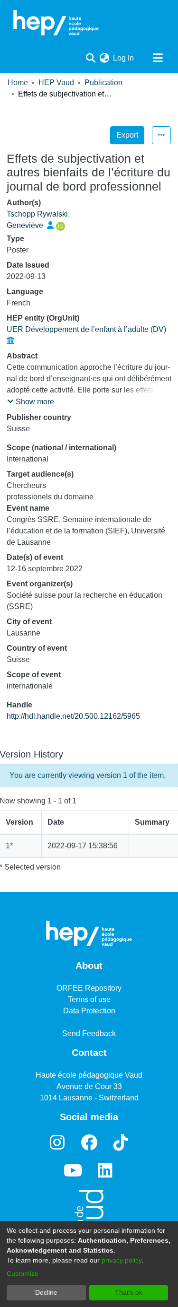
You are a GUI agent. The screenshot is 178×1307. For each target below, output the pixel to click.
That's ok (128, 1292)
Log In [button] (124, 58)
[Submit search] (90, 58)
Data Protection (89, 1011)
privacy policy (121, 1260)
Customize (22, 1273)
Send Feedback (89, 1033)
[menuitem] (104, 58)
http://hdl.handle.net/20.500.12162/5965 (73, 716)
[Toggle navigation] (157, 58)
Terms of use (89, 999)
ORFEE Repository (89, 988)
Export (127, 135)
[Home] (56, 23)
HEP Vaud (56, 82)
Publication (103, 82)
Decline (46, 1292)
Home (18, 82)
